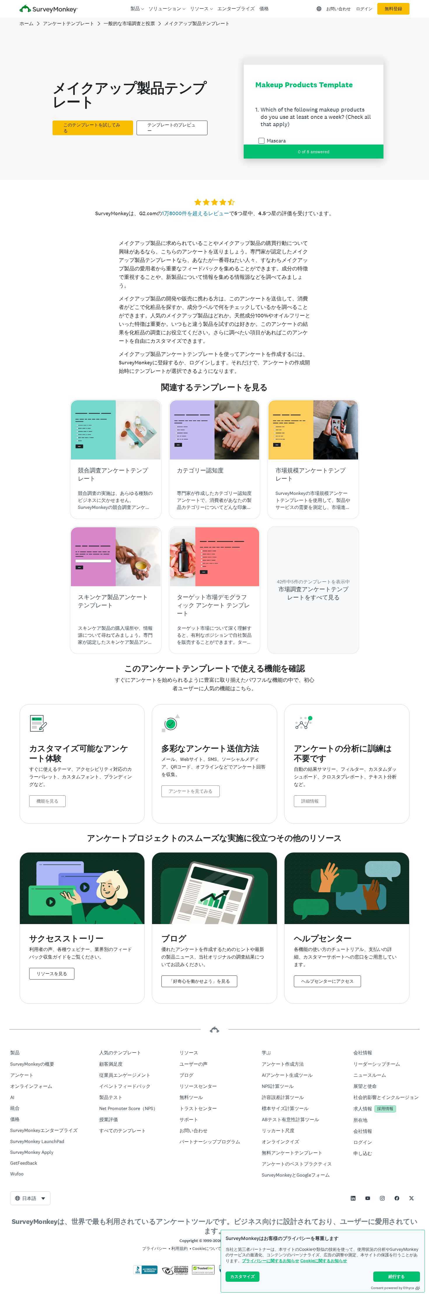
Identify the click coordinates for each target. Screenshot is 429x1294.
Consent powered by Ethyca (392, 1288)
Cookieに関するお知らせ (323, 1260)
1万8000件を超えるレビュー (195, 213)
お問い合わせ (338, 8)
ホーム (27, 23)
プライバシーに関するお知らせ (270, 1260)
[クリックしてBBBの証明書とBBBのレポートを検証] (145, 1273)
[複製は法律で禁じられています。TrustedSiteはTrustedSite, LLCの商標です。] (203, 1273)
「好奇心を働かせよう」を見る (199, 981)
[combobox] (30, 1198)
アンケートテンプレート (68, 23)
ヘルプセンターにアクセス (327, 981)
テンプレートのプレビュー (171, 128)
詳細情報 (310, 801)
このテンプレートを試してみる (91, 128)
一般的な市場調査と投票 (129, 23)
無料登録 (393, 9)
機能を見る (47, 801)
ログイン (364, 8)
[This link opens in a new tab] (353, 1198)
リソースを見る (51, 974)
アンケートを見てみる (190, 791)
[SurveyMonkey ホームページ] (49, 9)
